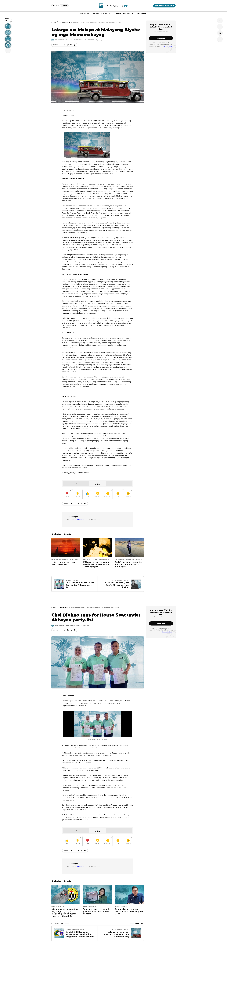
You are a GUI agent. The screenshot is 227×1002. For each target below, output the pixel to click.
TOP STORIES (63, 22)
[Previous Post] (59, 584)
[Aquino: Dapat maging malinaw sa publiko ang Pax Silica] (129, 895)
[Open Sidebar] (220, 26)
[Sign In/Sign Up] (220, 20)
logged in (81, 519)
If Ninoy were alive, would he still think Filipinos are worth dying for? (96, 564)
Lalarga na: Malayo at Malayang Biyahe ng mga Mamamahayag (116, 934)
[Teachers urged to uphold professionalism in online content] (97, 895)
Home (53, 22)
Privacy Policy (167, 47)
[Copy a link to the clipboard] (74, 45)
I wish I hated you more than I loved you (63, 563)
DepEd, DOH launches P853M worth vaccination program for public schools (80, 934)
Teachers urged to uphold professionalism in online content (96, 911)
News (68, 580)
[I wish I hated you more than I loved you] (65, 547)
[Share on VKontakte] (71, 45)
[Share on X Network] (64, 45)
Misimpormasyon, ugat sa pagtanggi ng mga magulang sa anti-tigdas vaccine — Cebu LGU (64, 912)
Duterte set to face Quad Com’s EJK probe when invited (116, 585)
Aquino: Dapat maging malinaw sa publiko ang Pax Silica (129, 911)
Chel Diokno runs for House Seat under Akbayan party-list (80, 585)
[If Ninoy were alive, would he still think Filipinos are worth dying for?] (97, 547)
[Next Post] (136, 584)
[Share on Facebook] (61, 45)
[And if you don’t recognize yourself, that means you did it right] (129, 547)
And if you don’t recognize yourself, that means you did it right (128, 564)
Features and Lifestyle (85, 40)
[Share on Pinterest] (67, 45)
